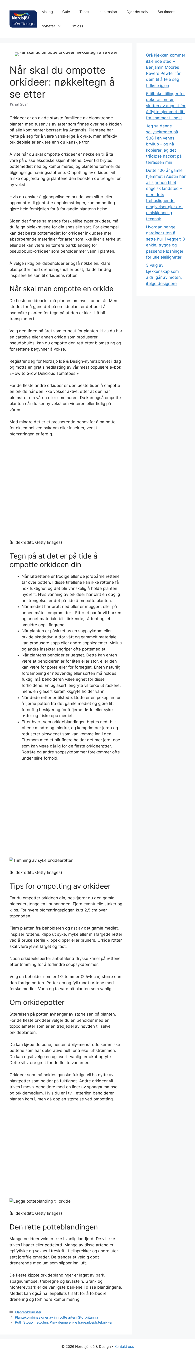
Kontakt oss (124, 1346)
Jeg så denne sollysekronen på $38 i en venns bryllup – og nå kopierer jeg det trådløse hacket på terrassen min (164, 144)
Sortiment (166, 12)
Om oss (77, 26)
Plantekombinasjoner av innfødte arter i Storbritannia (56, 1317)
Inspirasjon (107, 12)
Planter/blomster (28, 1312)
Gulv (66, 12)
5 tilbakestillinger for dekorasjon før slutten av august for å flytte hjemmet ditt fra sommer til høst (165, 105)
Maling (47, 12)
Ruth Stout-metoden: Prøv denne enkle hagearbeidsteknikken (64, 1322)
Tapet (84, 12)
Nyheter (48, 26)
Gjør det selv (137, 12)
